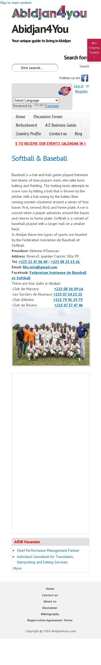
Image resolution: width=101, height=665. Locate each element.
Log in (78, 86)
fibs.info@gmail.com (40, 267)
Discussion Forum (47, 117)
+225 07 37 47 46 (68, 305)
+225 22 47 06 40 (33, 261)
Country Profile (28, 134)
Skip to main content (15, 2)
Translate (52, 105)
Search (84, 66)
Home (20, 117)
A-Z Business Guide (60, 125)
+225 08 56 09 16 (68, 288)
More (17, 568)
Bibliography (50, 614)
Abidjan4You (40, 28)
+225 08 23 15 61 (65, 261)
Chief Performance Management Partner (48, 550)
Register (81, 91)
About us (50, 601)
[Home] (50, 13)
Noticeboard (26, 125)
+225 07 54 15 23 (67, 294)
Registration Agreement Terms (50, 620)
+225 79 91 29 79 (67, 299)
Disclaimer (49, 608)
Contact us (58, 134)
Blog (78, 134)
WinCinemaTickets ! (94, 50)
